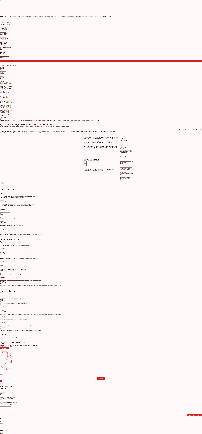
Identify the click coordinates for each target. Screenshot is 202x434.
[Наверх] (1, 381)
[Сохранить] (0, 194)
